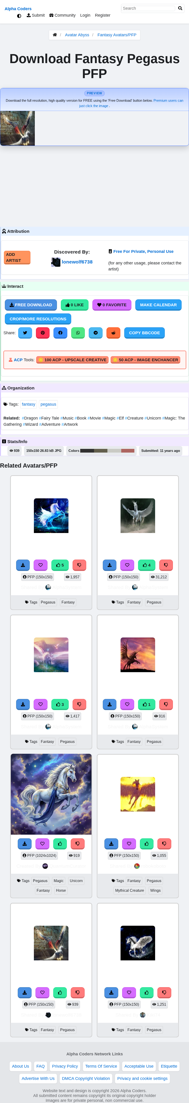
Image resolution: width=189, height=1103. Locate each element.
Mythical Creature (129, 890)
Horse (61, 890)
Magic (109, 418)
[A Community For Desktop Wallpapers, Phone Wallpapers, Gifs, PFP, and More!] (55, 35)
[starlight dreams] (138, 944)
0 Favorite (114, 305)
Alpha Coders (18, 8)
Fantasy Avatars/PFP (116, 35)
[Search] (180, 8)
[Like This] (60, 992)
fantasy (28, 404)
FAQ (40, 1066)
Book (81, 418)
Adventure (50, 424)
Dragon (30, 418)
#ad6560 (127, 451)
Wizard (31, 424)
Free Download (33, 305)
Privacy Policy (65, 1066)
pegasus (48, 404)
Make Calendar (158, 305)
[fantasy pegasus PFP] (51, 655)
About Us (20, 1066)
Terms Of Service (101, 1066)
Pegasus (48, 602)
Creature (135, 418)
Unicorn (153, 418)
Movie (95, 418)
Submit (38, 15)
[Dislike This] (79, 704)
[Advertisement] (94, 185)
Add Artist (13, 257)
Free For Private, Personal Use (143, 251)
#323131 (87, 451)
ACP (18, 360)
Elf (121, 418)
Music (67, 418)
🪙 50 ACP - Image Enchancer (145, 360)
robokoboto (153, 866)
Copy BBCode (144, 333)
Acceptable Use (139, 1066)
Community (64, 15)
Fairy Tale (49, 418)
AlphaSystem (67, 587)
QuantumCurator (67, 866)
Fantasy (68, 602)
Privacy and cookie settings (142, 1078)
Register (102, 15)
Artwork (70, 424)
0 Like (77, 305)
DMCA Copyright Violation (86, 1078)
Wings (155, 890)
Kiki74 (153, 1014)
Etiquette (169, 1066)
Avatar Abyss (77, 35)
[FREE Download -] (23, 704)
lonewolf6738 (77, 261)
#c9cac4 (114, 451)
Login (85, 15)
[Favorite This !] (40, 704)
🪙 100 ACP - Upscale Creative (72, 360)
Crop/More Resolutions (38, 319)
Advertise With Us (38, 1078)
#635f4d (100, 451)
